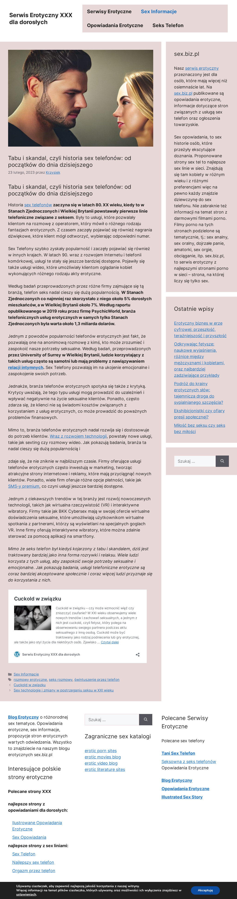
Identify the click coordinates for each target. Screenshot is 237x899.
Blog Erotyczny (177, 780)
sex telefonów (38, 204)
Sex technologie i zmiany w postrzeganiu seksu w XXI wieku (64, 690)
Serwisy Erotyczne (109, 11)
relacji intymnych (25, 367)
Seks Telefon (168, 25)
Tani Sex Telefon (178, 753)
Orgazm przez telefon (33, 870)
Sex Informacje (159, 11)
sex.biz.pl (183, 93)
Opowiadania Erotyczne (115, 25)
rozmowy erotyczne (30, 679)
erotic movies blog (103, 756)
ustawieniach (26, 895)
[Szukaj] (222, 461)
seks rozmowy (60, 679)
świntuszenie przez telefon (96, 679)
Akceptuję (205, 890)
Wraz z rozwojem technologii (78, 436)
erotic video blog (101, 763)
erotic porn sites (101, 750)
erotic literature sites (105, 769)
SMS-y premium (23, 486)
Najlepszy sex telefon (33, 862)
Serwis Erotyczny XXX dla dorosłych (40, 18)
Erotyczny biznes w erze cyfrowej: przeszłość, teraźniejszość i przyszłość (200, 329)
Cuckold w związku (30, 685)
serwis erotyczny (202, 68)
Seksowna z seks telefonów (189, 761)
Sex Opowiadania (29, 837)
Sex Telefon (23, 854)
